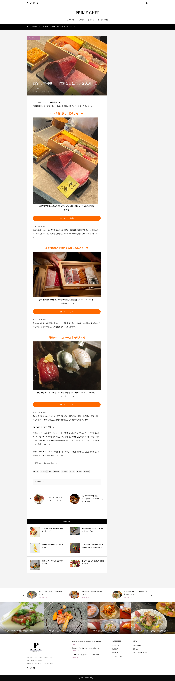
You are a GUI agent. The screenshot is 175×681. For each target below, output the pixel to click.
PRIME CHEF (87, 13)
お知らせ (91, 20)
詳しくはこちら (67, 218)
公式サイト (70, 20)
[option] (45, 594)
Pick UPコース (33, 38)
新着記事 (81, 20)
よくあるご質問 (103, 20)
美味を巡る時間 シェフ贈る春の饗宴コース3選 (86, 641)
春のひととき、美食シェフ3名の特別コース (85, 648)
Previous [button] (23, 595)
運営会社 (135, 649)
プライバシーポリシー (140, 652)
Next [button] (152, 595)
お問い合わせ (137, 645)
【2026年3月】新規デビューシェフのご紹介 (85, 655)
